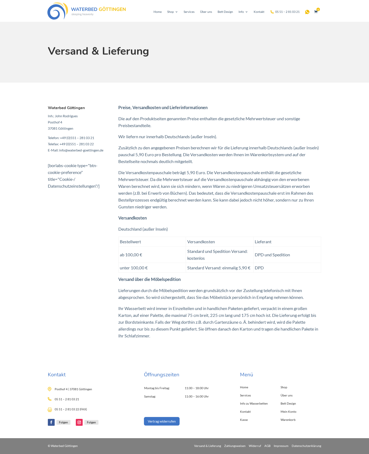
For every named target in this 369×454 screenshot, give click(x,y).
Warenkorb (288, 419)
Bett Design (225, 11)
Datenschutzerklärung (306, 446)
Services (189, 11)
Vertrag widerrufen (162, 421)
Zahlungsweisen (235, 446)
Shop (170, 11)
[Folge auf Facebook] (51, 422)
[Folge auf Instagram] (79, 422)
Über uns (206, 11)
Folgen (63, 422)
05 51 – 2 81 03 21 (287, 11)
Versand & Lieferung (207, 446)
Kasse (244, 419)
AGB (267, 446)
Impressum (281, 446)
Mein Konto (288, 411)
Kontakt (259, 11)
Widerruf (255, 446)
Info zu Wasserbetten (254, 403)
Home (158, 11)
